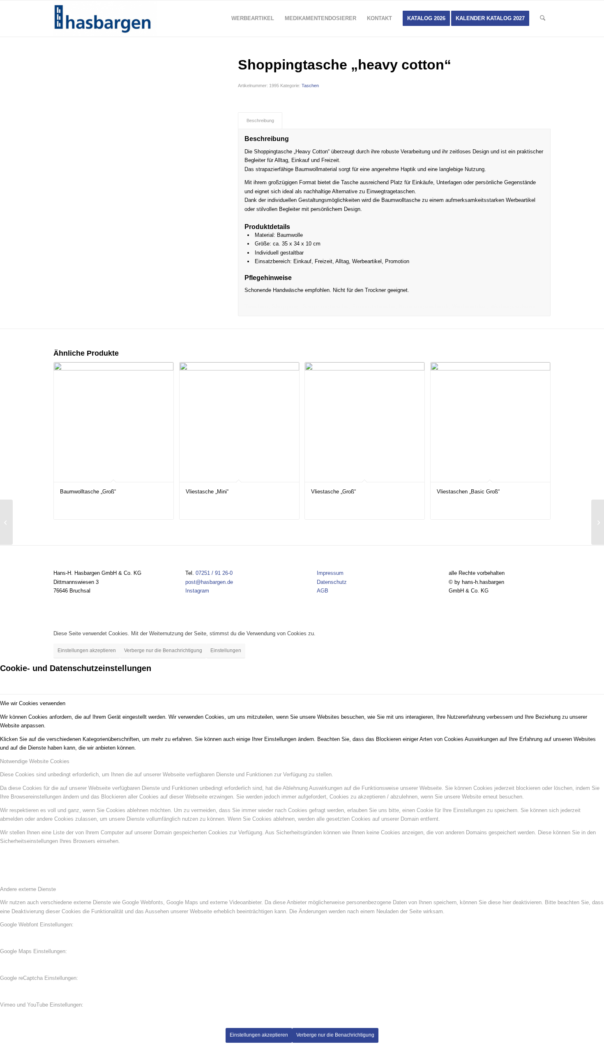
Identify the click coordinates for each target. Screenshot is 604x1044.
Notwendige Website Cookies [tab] (34, 761)
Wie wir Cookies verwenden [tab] (32, 703)
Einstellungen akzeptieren (87, 650)
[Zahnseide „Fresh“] (6, 522)
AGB (322, 591)
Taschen (310, 85)
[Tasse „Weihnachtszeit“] (597, 522)
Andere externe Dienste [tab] (28, 889)
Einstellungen (225, 650)
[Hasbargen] (105, 18)
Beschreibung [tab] (260, 120)
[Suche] (543, 18)
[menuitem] (252, 18)
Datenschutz (332, 582)
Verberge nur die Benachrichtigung (163, 650)
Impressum (330, 573)
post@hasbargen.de (209, 582)
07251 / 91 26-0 (214, 573)
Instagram (197, 591)
